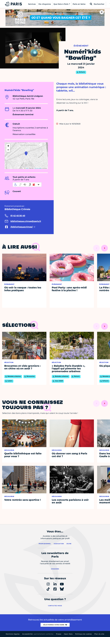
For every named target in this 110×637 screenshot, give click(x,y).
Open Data (68, 634)
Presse (58, 634)
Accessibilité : (37, 634)
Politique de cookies (83, 634)
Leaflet (26, 168)
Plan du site (99, 634)
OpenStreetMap (38, 168)
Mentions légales (13, 634)
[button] (26, 153)
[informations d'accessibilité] (27, 184)
